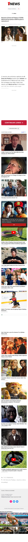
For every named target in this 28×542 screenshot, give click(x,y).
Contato (3, 490)
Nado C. (19, 24)
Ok (14, 224)
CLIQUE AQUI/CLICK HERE (16, 496)
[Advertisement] (14, 60)
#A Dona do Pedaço (9, 480)
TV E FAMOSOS (8, 477)
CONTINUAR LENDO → (14, 123)
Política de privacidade (9, 490)
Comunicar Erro (13, 128)
